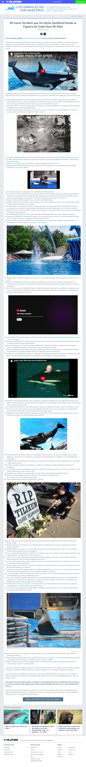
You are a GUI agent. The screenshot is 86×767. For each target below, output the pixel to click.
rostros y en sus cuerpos (39, 222)
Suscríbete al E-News (8, 752)
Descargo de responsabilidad (37, 754)
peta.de (59, 752)
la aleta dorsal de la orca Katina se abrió (23, 584)
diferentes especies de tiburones (68, 157)
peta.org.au (59, 756)
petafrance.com (72, 749)
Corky (17, 42)
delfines (16, 159)
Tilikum (48, 409)
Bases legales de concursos (37, 752)
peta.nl (70, 752)
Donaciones (81, 2)
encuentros (52, 658)
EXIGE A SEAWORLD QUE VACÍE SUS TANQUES (43, 699)
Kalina (13, 561)
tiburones (29, 110)
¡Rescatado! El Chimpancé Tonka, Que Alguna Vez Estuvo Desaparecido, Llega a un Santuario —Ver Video (43, 729)
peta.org (59, 747)
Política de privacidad (35, 758)
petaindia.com (72, 747)
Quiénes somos (34, 747)
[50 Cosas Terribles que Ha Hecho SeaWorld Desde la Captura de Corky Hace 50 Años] (41, 34)
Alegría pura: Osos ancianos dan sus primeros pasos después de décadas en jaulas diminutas (69, 728)
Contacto (33, 749)
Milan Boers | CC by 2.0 (64, 452)
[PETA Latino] (14, 1)
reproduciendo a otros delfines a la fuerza (68, 337)
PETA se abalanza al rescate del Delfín (16, 727)
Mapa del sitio (7, 749)
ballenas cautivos (25, 214)
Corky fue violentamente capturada (32, 38)
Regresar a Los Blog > (76, 16)
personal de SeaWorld (14, 163)
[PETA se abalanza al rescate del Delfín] (16, 716)
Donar (32, 756)
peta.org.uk (59, 749)
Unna (8, 578)
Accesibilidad (7, 747)
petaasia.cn (71, 754)
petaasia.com (60, 754)
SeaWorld (43, 46)
